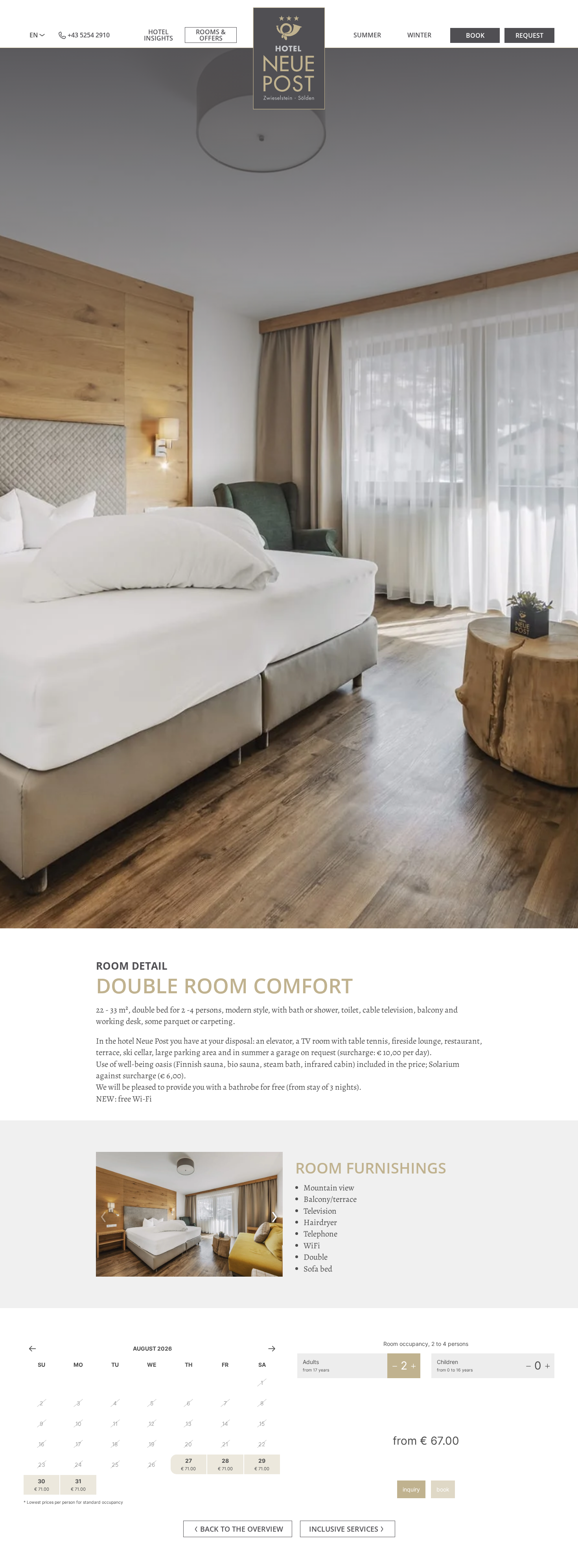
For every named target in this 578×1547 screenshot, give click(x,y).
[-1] (395, 1366)
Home (289, 58)
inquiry (411, 1489)
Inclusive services (343, 1529)
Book (475, 35)
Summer (367, 35)
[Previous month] (32, 1348)
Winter (419, 35)
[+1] (413, 1366)
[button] (104, 1214)
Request (529, 35)
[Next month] (272, 1348)
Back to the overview (241, 1529)
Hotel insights (158, 35)
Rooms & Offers (211, 35)
